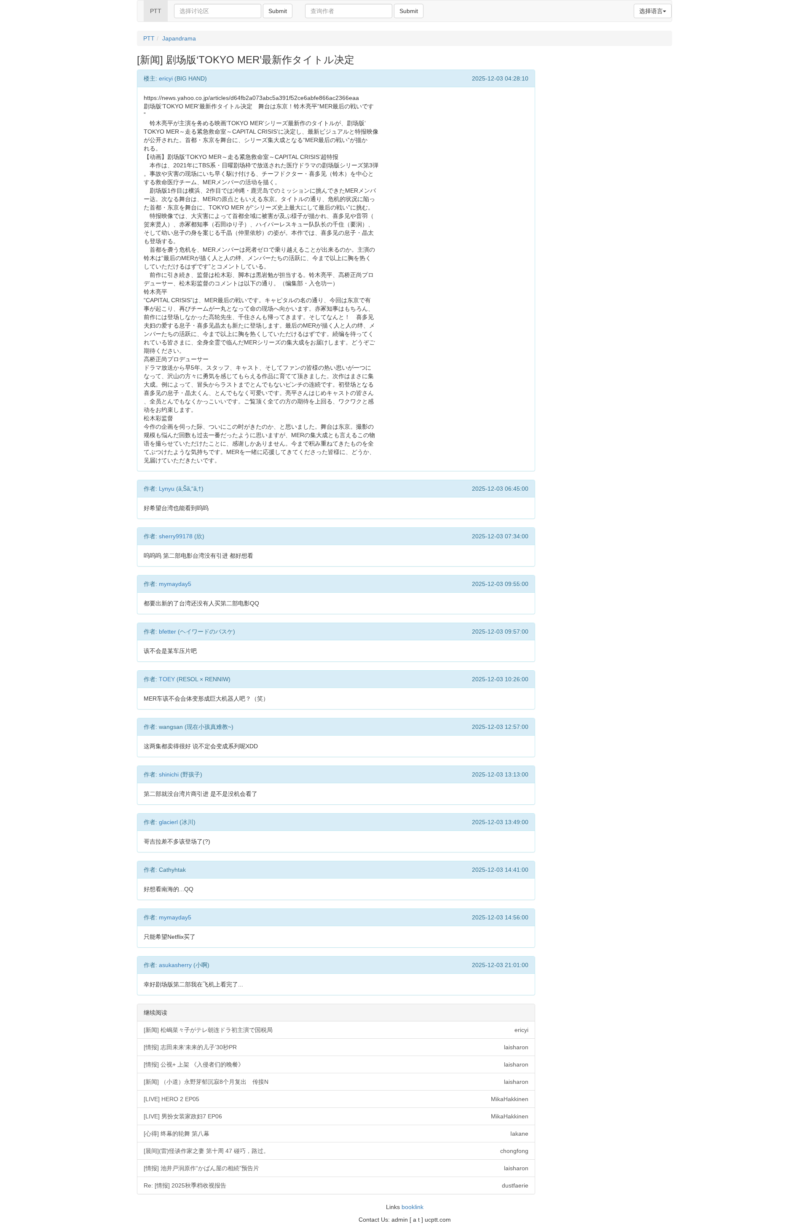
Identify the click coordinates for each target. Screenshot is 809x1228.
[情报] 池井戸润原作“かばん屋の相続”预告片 (336, 1168)
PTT (155, 11)
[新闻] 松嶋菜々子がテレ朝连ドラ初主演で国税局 (336, 1029)
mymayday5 (175, 583)
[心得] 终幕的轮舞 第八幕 (336, 1133)
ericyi (166, 78)
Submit (277, 11)
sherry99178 (176, 536)
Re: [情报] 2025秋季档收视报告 (336, 1185)
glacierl (168, 822)
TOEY (167, 679)
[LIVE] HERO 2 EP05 (336, 1099)
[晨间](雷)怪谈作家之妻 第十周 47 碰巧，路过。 (336, 1150)
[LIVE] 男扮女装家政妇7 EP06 (336, 1116)
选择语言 (651, 11)
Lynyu (166, 488)
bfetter (167, 631)
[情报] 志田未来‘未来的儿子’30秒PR (336, 1047)
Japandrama (179, 38)
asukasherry (175, 965)
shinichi (169, 774)
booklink (412, 1207)
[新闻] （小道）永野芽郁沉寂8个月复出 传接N (336, 1081)
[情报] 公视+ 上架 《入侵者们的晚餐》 (336, 1064)
